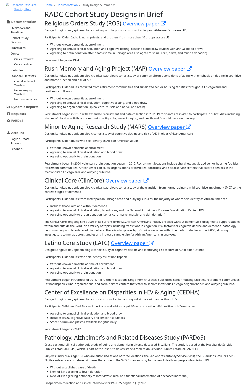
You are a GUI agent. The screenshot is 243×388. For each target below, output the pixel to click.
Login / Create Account (20, 141)
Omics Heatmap (23, 64)
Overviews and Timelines (21, 30)
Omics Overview (23, 59)
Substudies (18, 48)
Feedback (17, 149)
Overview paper (142, 23)
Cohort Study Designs (19, 40)
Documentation (67, 5)
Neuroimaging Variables (23, 92)
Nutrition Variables (25, 99)
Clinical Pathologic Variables (25, 83)
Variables (17, 70)
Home (48, 5)
